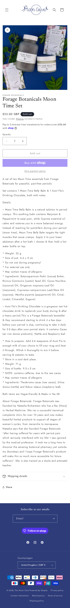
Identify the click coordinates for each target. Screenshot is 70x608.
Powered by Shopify (39, 590)
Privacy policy (57, 590)
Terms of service (55, 595)
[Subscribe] (53, 519)
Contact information (20, 595)
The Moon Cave (22, 590)
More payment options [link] (35, 171)
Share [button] (9, 487)
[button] (7, 10)
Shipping (20, 119)
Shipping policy (37, 600)
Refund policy (38, 595)
